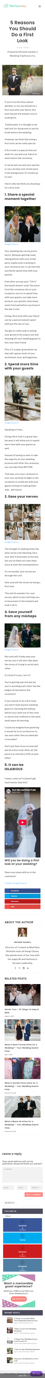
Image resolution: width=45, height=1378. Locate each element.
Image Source (12, 244)
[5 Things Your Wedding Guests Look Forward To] (10, 1340)
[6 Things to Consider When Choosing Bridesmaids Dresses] (10, 1320)
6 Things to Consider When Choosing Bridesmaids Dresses (26, 1319)
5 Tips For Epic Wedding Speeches (27, 1349)
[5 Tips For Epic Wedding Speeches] (10, 1351)
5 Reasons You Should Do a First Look (26, 1360)
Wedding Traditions (20, 55)
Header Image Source (16, 883)
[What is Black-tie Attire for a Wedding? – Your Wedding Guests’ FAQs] (22, 1107)
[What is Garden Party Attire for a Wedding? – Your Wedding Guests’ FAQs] (22, 1068)
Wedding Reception (29, 1333)
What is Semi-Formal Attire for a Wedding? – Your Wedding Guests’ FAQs (22, 1047)
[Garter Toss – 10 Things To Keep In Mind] (22, 995)
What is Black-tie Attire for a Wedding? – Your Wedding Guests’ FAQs (22, 1124)
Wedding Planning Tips (30, 1343)
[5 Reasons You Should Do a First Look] (10, 1360)
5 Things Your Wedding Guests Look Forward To (26, 1340)
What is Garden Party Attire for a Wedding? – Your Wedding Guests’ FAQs (22, 1086)
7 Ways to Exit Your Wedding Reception (25, 1330)
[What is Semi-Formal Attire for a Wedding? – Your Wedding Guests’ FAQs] (22, 1030)
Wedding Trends (28, 1323)
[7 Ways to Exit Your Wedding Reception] (10, 1330)
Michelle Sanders (27, 51)
